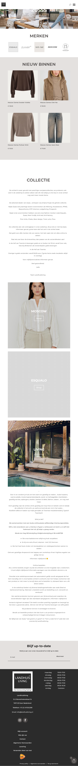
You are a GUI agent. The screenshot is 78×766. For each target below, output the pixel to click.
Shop (39, 318)
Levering (22, 747)
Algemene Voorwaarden (22, 743)
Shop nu (39, 23)
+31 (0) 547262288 (26, 708)
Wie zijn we (22, 735)
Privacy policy (24, 763)
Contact (22, 739)
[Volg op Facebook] (25, 720)
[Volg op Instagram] (19, 720)
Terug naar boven (53, 763)
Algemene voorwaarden (38, 763)
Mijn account (22, 731)
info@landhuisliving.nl (25, 712)
